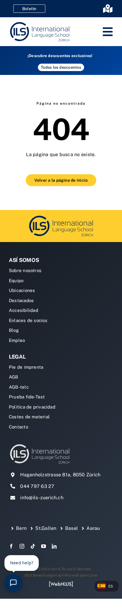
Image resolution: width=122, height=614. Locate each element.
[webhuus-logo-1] (61, 583)
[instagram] (22, 546)
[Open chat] (13, 583)
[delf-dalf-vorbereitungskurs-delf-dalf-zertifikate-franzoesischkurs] (61, 216)
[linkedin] (54, 546)
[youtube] (43, 546)
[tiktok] (32, 546)
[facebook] (11, 546)
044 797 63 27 (37, 486)
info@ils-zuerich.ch (41, 497)
